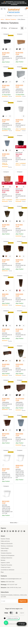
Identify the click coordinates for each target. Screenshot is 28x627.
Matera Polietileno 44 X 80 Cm (20, 299)
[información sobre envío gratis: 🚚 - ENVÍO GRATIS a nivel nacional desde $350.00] (14, 3)
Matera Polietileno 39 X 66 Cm (20, 369)
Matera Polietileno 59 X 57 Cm (7, 439)
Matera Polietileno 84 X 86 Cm (20, 439)
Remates (3, 560)
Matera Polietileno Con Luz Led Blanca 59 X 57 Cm (7, 476)
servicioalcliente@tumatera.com (13, 578)
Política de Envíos (5, 541)
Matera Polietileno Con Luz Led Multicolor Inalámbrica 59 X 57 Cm (7, 509)
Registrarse (23, 601)
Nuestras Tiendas (5, 538)
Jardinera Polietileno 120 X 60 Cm (20, 404)
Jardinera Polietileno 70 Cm (7, 58)
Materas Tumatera (11, 19)
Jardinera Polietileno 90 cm (20, 58)
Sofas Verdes (4, 550)
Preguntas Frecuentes (6, 565)
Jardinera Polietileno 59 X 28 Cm (7, 125)
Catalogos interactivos (6, 557)
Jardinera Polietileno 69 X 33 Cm (7, 404)
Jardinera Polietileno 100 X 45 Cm (6, 91)
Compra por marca (5, 567)
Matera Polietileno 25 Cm (7, 299)
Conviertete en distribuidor (7, 569)
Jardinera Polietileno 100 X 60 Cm (20, 90)
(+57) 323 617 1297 (12, 584)
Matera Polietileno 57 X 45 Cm (20, 125)
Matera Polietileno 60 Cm (20, 196)
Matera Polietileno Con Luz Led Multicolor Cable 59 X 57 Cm (20, 473)
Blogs (2, 572)
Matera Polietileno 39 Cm (20, 159)
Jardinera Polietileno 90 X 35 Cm (7, 369)
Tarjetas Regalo (5, 548)
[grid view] (22, 28)
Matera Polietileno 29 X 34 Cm (20, 230)
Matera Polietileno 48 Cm (7, 196)
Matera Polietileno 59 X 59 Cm (7, 159)
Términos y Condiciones (7, 546)
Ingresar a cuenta (5, 562)
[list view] (25, 28)
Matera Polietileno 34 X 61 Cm (7, 334)
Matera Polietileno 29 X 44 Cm (20, 334)
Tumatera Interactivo (6, 553)
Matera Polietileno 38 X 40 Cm (20, 265)
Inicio (2, 19)
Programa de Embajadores (7, 555)
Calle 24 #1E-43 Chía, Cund (14, 587)
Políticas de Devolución (7, 543)
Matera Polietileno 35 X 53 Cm (7, 230)
